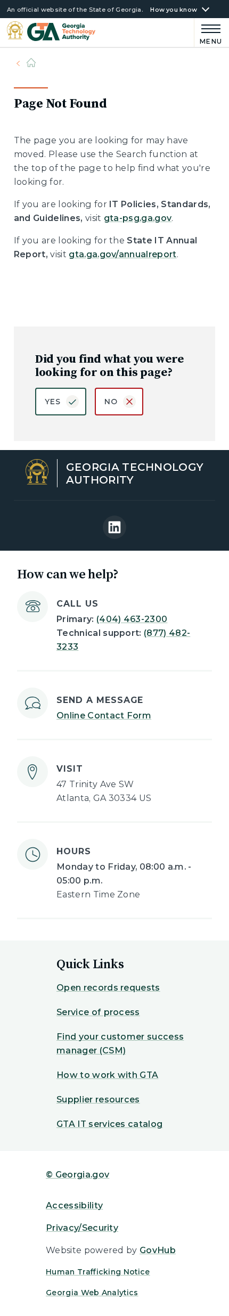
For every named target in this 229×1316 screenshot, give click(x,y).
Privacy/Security (82, 1228)
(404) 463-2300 (131, 619)
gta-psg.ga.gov (137, 218)
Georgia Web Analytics (92, 1292)
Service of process (98, 1012)
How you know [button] (173, 9)
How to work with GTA (107, 1075)
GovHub (158, 1250)
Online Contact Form (103, 715)
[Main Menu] (208, 32)
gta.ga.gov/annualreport (122, 254)
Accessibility (74, 1205)
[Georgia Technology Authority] (51, 32)
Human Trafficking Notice (98, 1272)
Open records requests (108, 988)
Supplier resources (98, 1099)
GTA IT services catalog (109, 1124)
